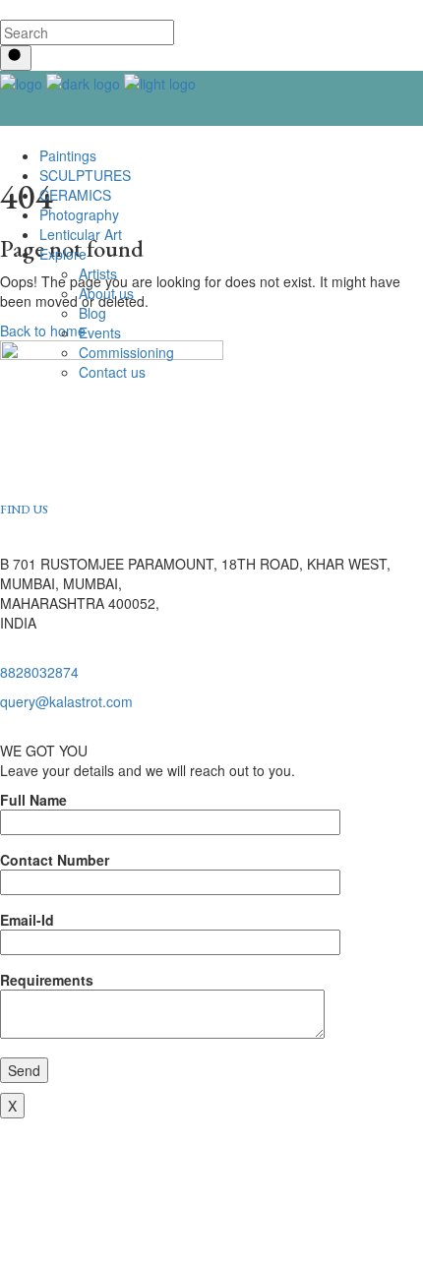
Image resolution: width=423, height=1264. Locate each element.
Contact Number (54, 860)
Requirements (46, 980)
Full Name (33, 800)
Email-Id (27, 920)
